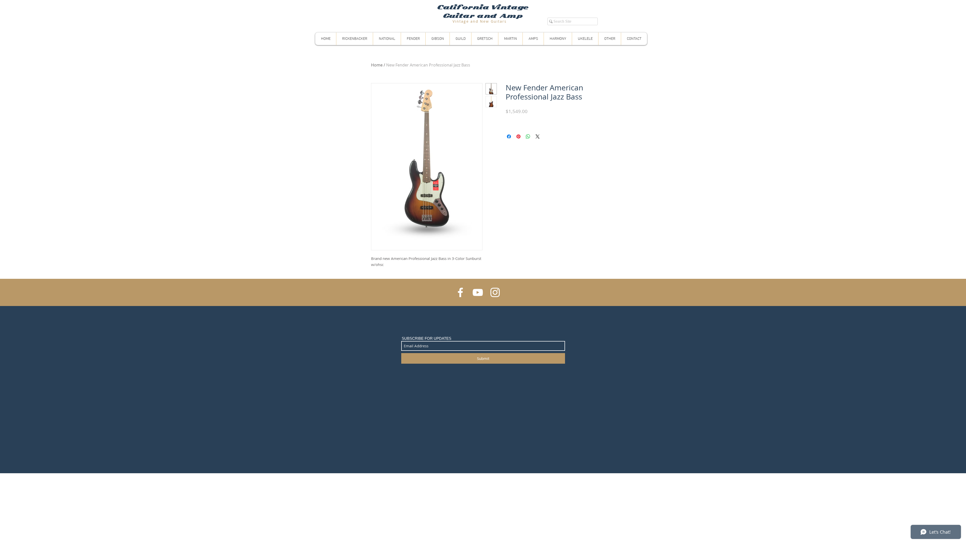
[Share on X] (538, 136)
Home (377, 65)
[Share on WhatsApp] (528, 136)
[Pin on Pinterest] (518, 136)
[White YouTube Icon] (477, 292)
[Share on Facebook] (509, 136)
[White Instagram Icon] (495, 292)
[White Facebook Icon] (460, 292)
